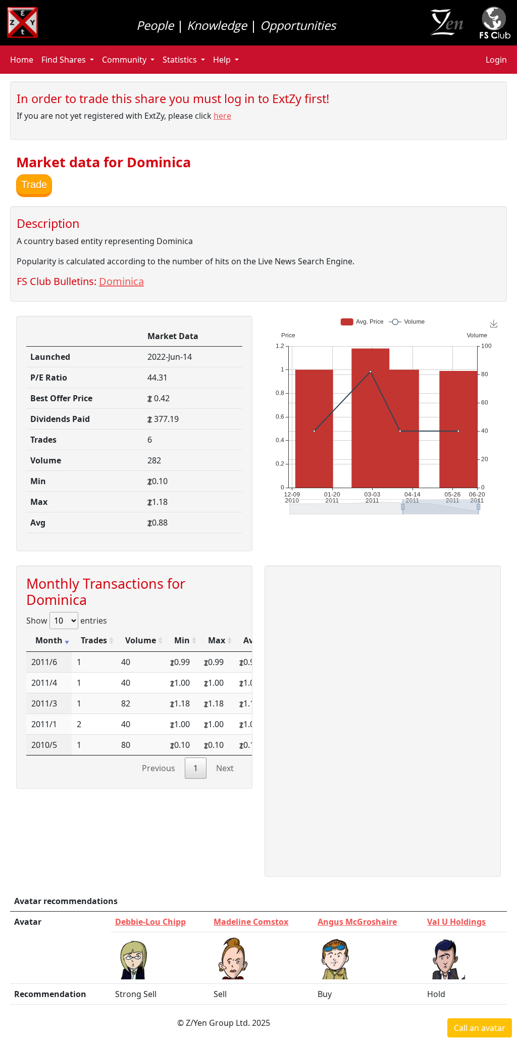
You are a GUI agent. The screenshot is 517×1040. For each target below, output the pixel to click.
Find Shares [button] (63, 59)
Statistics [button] (180, 59)
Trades (94, 640)
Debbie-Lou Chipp (150, 921)
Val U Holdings (456, 921)
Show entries (66, 620)
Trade (34, 184)
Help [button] (222, 59)
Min (182, 640)
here (222, 115)
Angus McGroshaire (357, 921)
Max (216, 640)
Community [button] (124, 59)
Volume (140, 640)
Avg (250, 640)
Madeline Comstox (251, 921)
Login (496, 59)
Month (49, 640)
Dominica (121, 281)
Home (21, 59)
